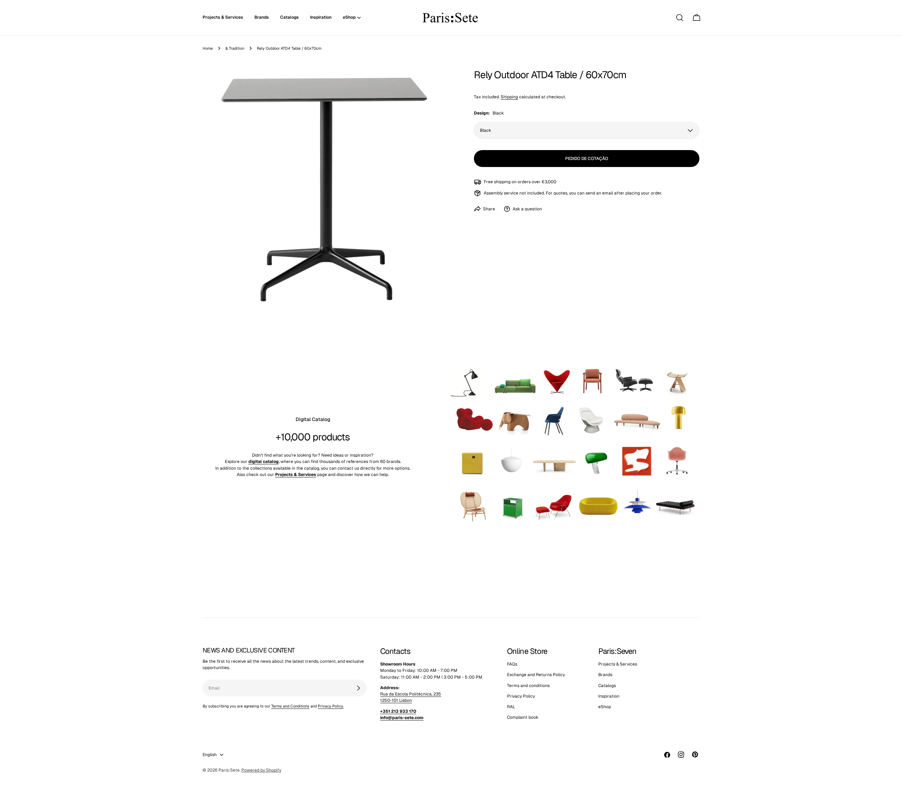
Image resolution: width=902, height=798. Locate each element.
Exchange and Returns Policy (536, 675)
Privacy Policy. (331, 706)
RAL (511, 707)
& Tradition (235, 48)
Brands (605, 675)
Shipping (509, 96)
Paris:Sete (229, 770)
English (210, 754)
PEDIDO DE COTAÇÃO (586, 158)
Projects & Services (617, 664)
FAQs (512, 664)
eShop (604, 707)
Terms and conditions (528, 685)
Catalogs (607, 685)
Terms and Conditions (290, 706)
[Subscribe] (358, 688)
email (607, 193)
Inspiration (608, 696)
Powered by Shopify (261, 770)
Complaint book (522, 717)
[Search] (680, 18)
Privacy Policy (521, 696)
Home (208, 48)
